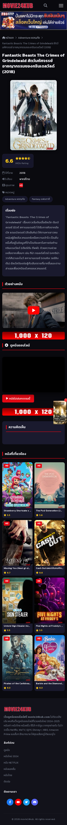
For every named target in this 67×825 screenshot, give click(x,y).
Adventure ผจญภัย (29, 38)
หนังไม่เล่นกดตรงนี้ (19, 398)
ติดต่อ (7, 781)
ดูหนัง (7, 750)
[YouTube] (18, 802)
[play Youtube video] (33, 310)
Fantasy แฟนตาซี (41, 199)
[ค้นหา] (45, 5)
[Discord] (34, 802)
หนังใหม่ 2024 (11, 756)
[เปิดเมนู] (61, 6)
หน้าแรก (9, 38)
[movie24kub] (18, 5)
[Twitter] (26, 802)
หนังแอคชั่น (9, 769)
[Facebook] (10, 802)
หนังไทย (8, 775)
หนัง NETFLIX (11, 762)
